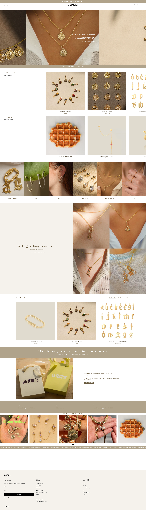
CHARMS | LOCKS (40, 483)
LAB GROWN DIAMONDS (41, 501)
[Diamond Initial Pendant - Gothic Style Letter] (117, 321)
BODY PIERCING (39, 490)
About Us (84, 483)
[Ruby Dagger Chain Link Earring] (107, 135)
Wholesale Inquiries (86, 492)
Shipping (84, 485)
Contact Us (85, 494)
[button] (45, 8)
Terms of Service (86, 497)
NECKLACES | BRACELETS (41, 492)
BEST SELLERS (39, 499)
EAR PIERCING (39, 487)
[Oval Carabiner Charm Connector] (35, 321)
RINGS (37, 494)
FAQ (83, 490)
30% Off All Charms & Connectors (76, 1)
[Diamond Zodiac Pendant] (107, 91)
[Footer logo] (7, 475)
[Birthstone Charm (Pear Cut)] (65, 91)
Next (143, 321)
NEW (37, 497)
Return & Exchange (86, 487)
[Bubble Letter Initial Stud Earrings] (65, 135)
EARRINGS (38, 485)
